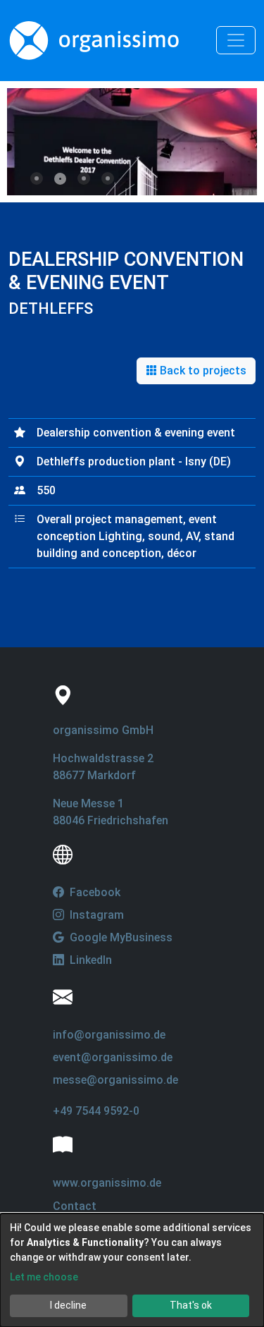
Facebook (93, 892)
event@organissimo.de (112, 1057)
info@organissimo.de (109, 1034)
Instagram (95, 915)
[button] (36, 178)
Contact (74, 1206)
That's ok (191, 1305)
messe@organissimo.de (115, 1080)
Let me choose (44, 1277)
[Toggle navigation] (236, 40)
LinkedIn (89, 960)
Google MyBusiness (119, 937)
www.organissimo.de (107, 1183)
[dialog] (132, 1270)
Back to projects (201, 370)
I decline (68, 1305)
